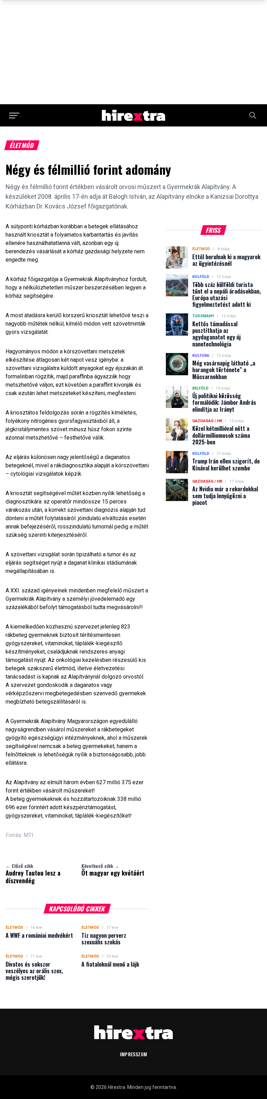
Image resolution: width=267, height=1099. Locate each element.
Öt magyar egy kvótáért (112, 869)
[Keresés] (252, 115)
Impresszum (133, 1054)
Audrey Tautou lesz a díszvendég (33, 873)
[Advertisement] (133, 52)
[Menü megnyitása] (14, 115)
